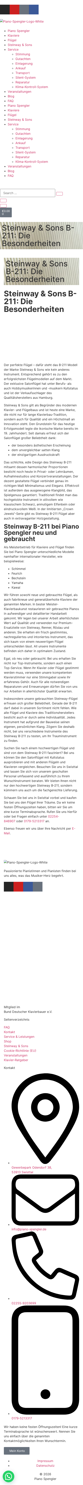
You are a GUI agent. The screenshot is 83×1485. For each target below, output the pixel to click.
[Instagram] (5, 9)
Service (13, 49)
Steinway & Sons (20, 45)
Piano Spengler (19, 31)
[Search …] (27, 193)
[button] (8, 1476)
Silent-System (25, 77)
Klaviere (13, 35)
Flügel (12, 40)
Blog (11, 96)
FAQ (11, 101)
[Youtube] (14, 9)
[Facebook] (34, 9)
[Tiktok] (24, 9)
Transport (22, 73)
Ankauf (20, 68)
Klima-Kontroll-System (31, 87)
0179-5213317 (34, 821)
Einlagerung (24, 63)
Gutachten (22, 59)
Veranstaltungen (19, 91)
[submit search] (59, 193)
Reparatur (22, 82)
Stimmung (22, 54)
